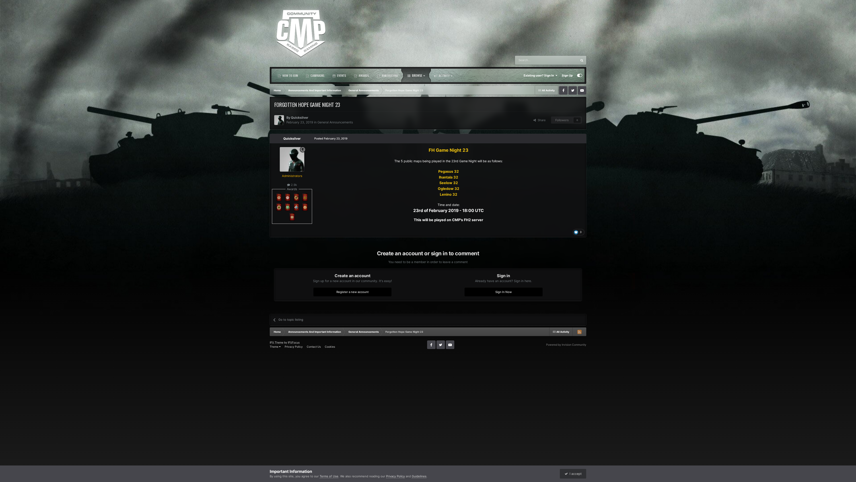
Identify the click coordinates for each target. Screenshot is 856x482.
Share (541, 120)
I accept (575, 474)
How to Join (290, 75)
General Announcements (335, 122)
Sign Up (567, 75)
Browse (416, 75)
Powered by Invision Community (566, 344)
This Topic (564, 60)
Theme (274, 346)
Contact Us (314, 346)
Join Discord (389, 75)
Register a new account (352, 292)
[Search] (581, 60)
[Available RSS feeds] (579, 332)
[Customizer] (579, 75)
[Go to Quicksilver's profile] (279, 120)
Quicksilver (299, 117)
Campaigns (317, 75)
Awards (363, 75)
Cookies (330, 346)
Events (341, 75)
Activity (444, 75)
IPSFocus (294, 342)
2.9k (293, 185)
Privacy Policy (294, 346)
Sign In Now (503, 292)
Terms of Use (329, 476)
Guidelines (419, 476)
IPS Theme (276, 342)
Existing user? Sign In (539, 75)
